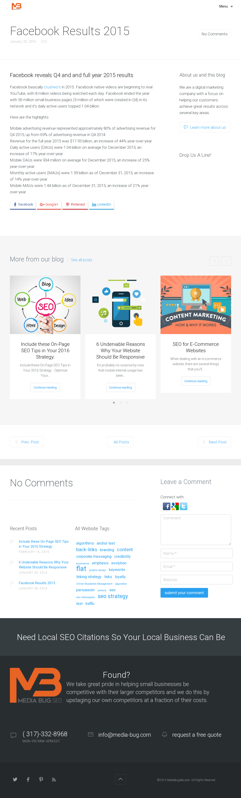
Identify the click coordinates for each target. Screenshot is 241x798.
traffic (90, 604)
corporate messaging (94, 556)
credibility (122, 556)
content (125, 549)
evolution (118, 563)
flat (81, 569)
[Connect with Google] (175, 508)
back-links (86, 549)
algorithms (85, 543)
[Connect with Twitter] (183, 508)
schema (101, 590)
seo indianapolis (85, 597)
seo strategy (113, 597)
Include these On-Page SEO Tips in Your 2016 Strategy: (45, 350)
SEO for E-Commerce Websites (196, 347)
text (79, 604)
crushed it (52, 87)
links (108, 577)
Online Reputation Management (94, 584)
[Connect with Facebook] (167, 508)
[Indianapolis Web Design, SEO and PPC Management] (16, 6)
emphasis (100, 563)
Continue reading (45, 387)
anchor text (106, 543)
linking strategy (88, 577)
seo (112, 590)
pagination (121, 584)
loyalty (120, 577)
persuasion (85, 590)
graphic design (97, 570)
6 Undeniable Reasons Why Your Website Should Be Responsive (120, 350)
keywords (117, 570)
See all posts (81, 260)
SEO (44, 41)
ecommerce (82, 563)
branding (107, 550)
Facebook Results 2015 (37, 583)
